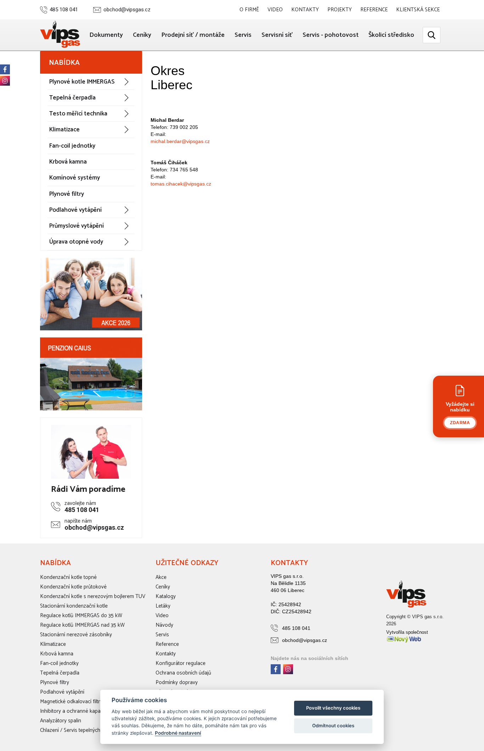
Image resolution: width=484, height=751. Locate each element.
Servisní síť (277, 35)
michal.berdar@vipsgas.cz (180, 141)
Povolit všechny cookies (333, 708)
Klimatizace (64, 130)
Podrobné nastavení (178, 733)
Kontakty (305, 9)
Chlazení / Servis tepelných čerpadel (80, 730)
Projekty (339, 9)
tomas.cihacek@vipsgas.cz (181, 184)
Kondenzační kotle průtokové (73, 587)
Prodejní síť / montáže (193, 35)
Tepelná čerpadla (72, 98)
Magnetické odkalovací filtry (71, 701)
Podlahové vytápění (75, 210)
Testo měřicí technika (78, 114)
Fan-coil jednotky (72, 146)
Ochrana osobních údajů (183, 673)
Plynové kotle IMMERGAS (81, 82)
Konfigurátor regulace (181, 663)
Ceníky (142, 35)
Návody (164, 625)
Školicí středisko (391, 35)
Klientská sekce (418, 9)
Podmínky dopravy (177, 682)
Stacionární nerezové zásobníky (76, 634)
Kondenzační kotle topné (68, 577)
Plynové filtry (66, 194)
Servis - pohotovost (331, 35)
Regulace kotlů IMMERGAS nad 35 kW (82, 625)
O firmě (249, 9)
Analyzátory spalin (60, 720)
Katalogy (166, 596)
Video (275, 9)
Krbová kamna (68, 162)
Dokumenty (106, 35)
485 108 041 (64, 9)
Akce (161, 577)
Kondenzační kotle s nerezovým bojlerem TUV (92, 596)
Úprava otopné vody (76, 242)
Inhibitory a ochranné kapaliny (74, 711)
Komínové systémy (74, 178)
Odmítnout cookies (333, 725)
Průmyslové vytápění (76, 226)
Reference (374, 9)
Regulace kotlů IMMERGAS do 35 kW (81, 615)
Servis (243, 35)
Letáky (163, 606)
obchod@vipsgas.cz (127, 9)
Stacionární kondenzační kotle (74, 606)
